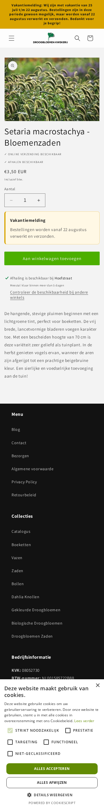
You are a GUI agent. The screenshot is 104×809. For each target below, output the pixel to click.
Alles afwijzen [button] (52, 782)
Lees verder (84, 720)
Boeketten (21, 544)
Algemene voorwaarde (32, 468)
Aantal (9, 188)
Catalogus (21, 531)
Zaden (17, 570)
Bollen (18, 583)
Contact (19, 442)
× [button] (97, 685)
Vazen (17, 557)
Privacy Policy (24, 481)
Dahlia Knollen (25, 596)
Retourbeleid (24, 494)
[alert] (52, 744)
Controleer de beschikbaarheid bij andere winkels (49, 295)
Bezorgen (20, 455)
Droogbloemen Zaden (32, 636)
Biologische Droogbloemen (37, 623)
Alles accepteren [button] (52, 768)
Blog (16, 429)
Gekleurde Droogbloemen (36, 609)
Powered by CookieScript (52, 803)
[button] (11, 38)
